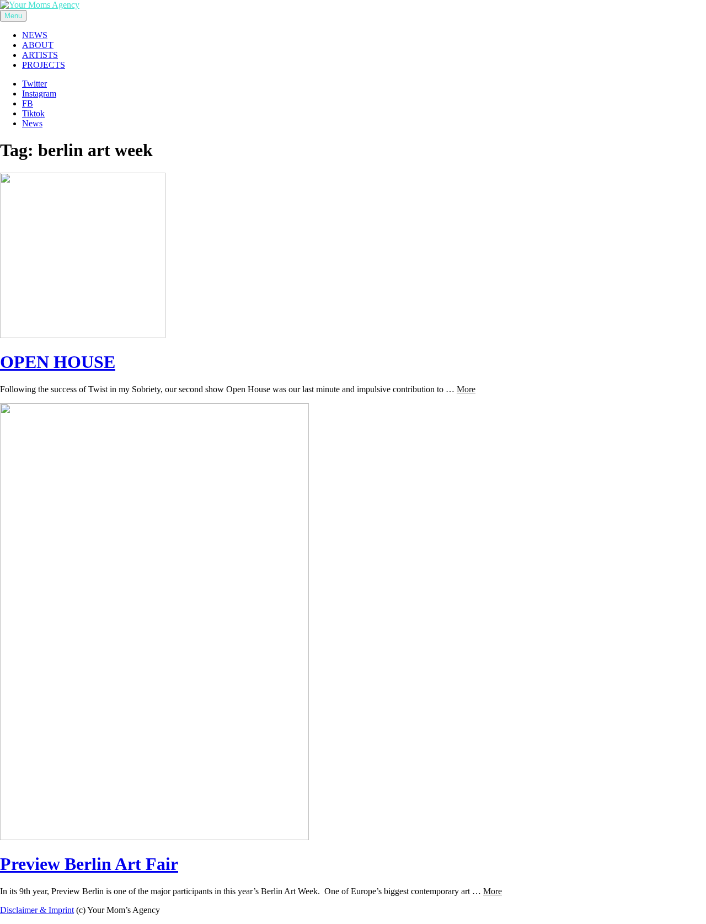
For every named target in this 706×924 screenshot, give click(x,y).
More (466, 389)
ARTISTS (40, 55)
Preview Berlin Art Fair (89, 864)
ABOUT (38, 45)
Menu (13, 16)
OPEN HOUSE (57, 362)
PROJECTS (43, 65)
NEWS (34, 35)
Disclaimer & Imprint (37, 910)
